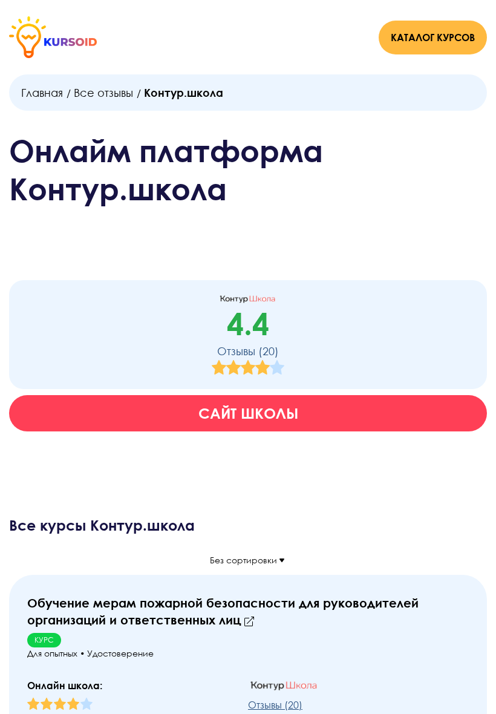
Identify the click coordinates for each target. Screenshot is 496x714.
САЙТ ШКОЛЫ (248, 413)
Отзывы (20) (248, 351)
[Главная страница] (53, 37)
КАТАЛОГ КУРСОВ (433, 37)
